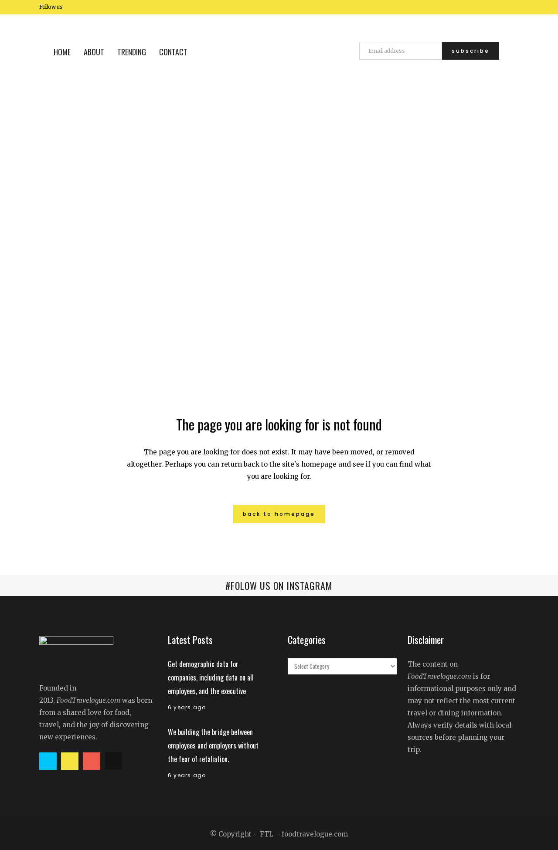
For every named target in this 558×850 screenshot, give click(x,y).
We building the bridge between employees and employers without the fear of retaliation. (213, 745)
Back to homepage (279, 514)
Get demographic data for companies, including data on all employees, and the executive (211, 677)
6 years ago (187, 707)
